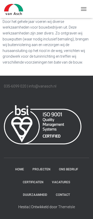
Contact (63, 195)
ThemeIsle (66, 207)
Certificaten (33, 182)
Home (19, 169)
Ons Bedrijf (68, 169)
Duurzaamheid (35, 195)
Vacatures (61, 182)
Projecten (41, 169)
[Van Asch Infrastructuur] (15, 9)
